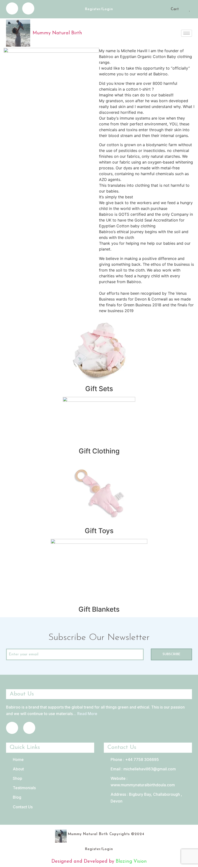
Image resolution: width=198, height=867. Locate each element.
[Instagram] (28, 8)
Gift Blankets (99, 609)
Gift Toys (99, 531)
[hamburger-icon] (186, 33)
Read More (87, 713)
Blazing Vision (131, 861)
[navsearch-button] (165, 10)
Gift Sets (99, 389)
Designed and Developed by (83, 861)
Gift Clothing (99, 451)
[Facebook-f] (12, 8)
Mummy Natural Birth (57, 33)
